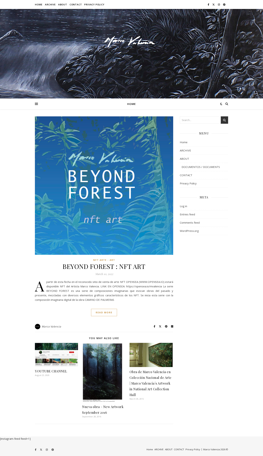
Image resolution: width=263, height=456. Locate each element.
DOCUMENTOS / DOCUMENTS (201, 167)
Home (38, 4)
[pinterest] (224, 4)
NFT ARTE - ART (104, 260)
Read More (104, 312)
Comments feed (190, 222)
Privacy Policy (94, 4)
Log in (183, 206)
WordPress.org (189, 231)
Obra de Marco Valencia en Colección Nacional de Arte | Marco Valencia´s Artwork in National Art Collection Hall (151, 383)
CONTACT (76, 4)
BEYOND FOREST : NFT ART (104, 266)
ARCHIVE (50, 4)
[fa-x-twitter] (213, 4)
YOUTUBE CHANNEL (51, 371)
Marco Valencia (51, 326)
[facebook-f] (209, 4)
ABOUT (62, 4)
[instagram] (219, 4)
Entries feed (187, 214)
